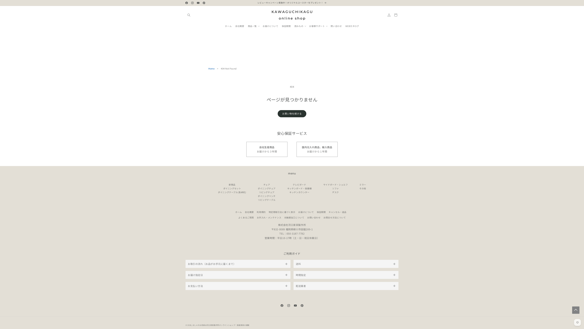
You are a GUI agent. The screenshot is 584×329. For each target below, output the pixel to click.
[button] (189, 15)
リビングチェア (267, 192)
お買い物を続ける (292, 113)
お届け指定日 (195, 275)
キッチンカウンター (299, 192)
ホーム (238, 212)
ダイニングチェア (267, 188)
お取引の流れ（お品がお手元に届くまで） (212, 264)
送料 (298, 264)
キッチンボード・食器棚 (299, 188)
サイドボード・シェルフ (335, 184)
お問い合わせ (314, 217)
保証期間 (321, 212)
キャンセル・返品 (337, 212)
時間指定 (301, 275)
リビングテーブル (267, 199)
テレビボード (299, 184)
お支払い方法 (195, 286)
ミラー (362, 184)
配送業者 (301, 286)
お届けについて (306, 212)
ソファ (335, 188)
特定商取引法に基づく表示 (282, 212)
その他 (362, 188)
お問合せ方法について (334, 217)
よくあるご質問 (246, 217)
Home (211, 68)
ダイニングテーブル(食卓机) (232, 192)
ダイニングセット (232, 188)
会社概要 (249, 212)
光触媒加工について (294, 217)
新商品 (232, 184)
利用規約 (261, 212)
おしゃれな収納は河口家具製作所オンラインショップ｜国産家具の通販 (221, 325)
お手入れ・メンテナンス (269, 217)
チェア (266, 184)
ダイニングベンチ (267, 196)
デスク (335, 192)
